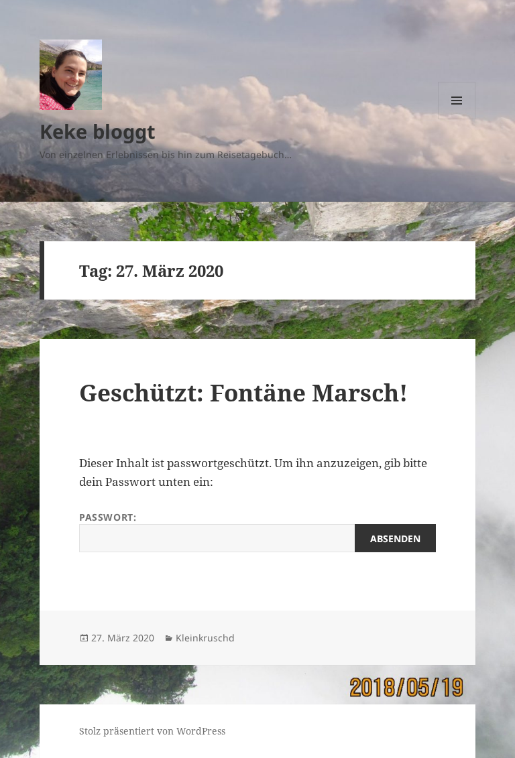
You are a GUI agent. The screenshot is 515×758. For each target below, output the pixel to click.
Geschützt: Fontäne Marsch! (243, 392)
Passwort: (107, 517)
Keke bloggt (98, 131)
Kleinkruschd (205, 637)
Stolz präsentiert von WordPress (152, 730)
